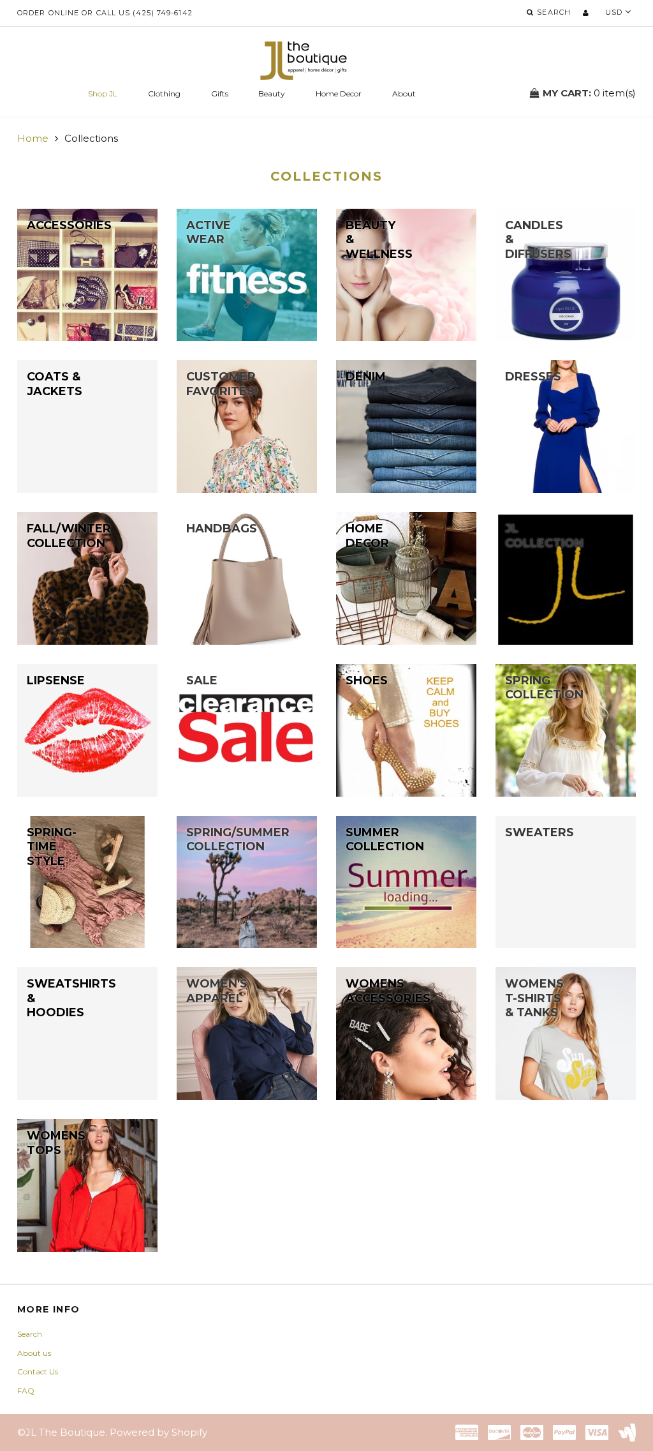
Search (29, 1334)
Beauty (271, 93)
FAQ (25, 1390)
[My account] (586, 12)
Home (32, 138)
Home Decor (339, 93)
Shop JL (102, 93)
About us (34, 1353)
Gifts (219, 93)
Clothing (164, 93)
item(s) (589, 93)
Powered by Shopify (158, 1432)
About (404, 93)
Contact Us (37, 1371)
